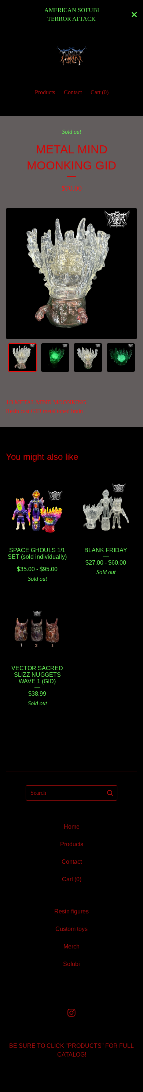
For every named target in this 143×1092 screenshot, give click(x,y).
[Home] (71, 55)
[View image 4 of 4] (121, 357)
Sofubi (71, 964)
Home (72, 827)
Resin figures (71, 911)
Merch (71, 946)
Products (45, 92)
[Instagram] (71, 1013)
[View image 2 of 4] (55, 357)
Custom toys (71, 929)
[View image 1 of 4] (22, 357)
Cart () (100, 92)
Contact (73, 92)
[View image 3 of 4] (88, 357)
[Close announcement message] (134, 14)
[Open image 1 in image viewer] (71, 273)
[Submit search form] (110, 793)
